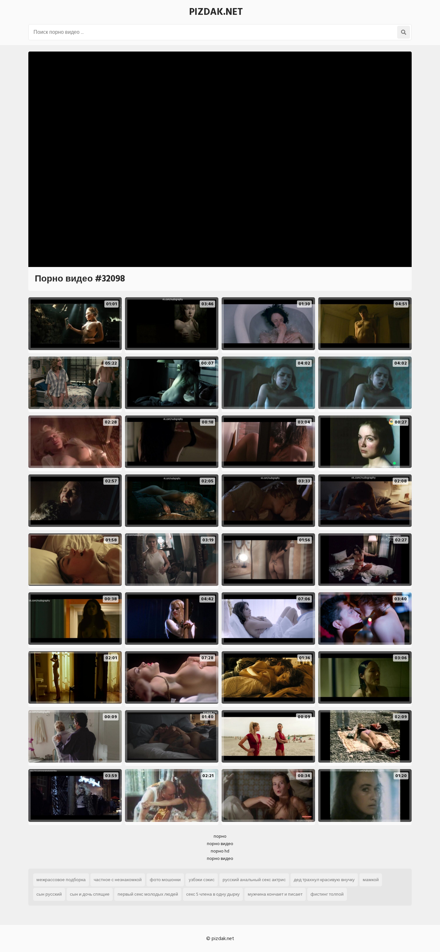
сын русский (49, 894)
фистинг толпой (327, 894)
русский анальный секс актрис (254, 879)
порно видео (220, 843)
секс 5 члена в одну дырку (213, 894)
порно (220, 836)
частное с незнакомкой (118, 879)
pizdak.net (216, 12)
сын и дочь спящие (90, 894)
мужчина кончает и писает (275, 894)
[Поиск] (403, 32)
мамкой (371, 879)
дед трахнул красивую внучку (324, 879)
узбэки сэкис (202, 879)
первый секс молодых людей (148, 894)
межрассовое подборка (61, 879)
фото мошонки (165, 879)
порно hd (220, 851)
